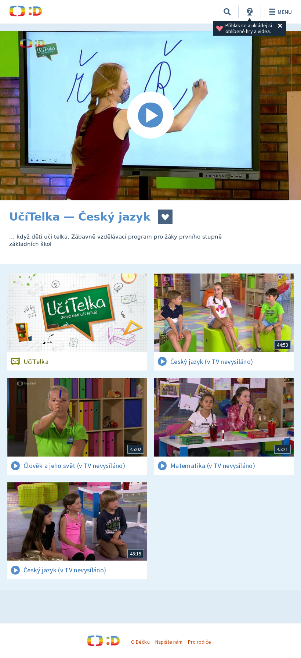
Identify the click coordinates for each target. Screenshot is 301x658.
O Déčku (140, 642)
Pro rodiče (199, 642)
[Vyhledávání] (227, 12)
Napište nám (168, 642)
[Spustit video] (150, 115)
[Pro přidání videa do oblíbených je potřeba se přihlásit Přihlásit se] (165, 217)
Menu (285, 11)
